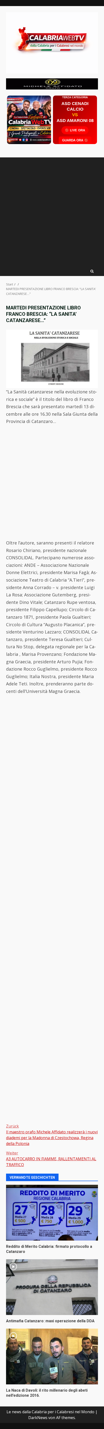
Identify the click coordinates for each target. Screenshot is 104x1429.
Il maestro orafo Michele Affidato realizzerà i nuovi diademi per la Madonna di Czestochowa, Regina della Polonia (52, 1134)
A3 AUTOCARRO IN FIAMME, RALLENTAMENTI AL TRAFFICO (51, 1158)
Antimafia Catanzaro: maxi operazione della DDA (52, 1287)
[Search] (92, 271)
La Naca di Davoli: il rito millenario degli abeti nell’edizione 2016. (52, 1356)
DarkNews (37, 1417)
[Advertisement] (52, 83)
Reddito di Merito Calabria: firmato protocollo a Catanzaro (52, 1213)
